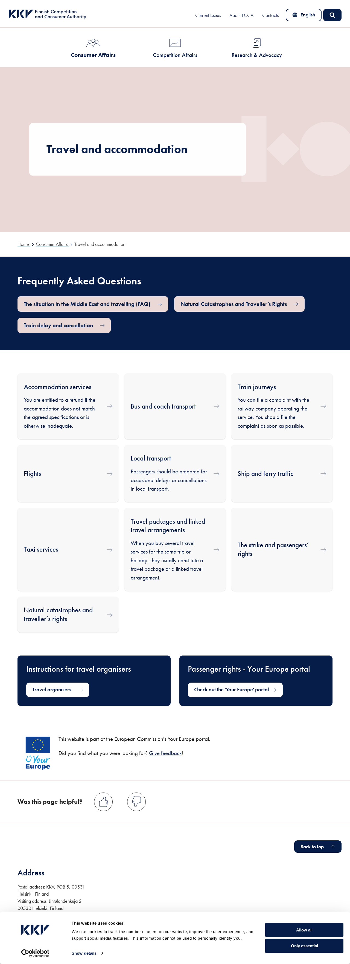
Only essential (304, 945)
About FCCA (241, 15)
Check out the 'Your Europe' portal (231, 691)
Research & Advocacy (257, 55)
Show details (84, 953)
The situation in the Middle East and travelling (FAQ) (87, 304)
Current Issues (208, 15)
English (307, 16)
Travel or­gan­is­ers (52, 689)
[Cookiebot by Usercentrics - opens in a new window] (35, 953)
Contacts (270, 15)
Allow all (304, 929)
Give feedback (165, 753)
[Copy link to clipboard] (151, 280)
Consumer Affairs (93, 55)
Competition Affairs (175, 55)
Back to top (312, 847)
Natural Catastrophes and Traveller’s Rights (233, 304)
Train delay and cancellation (58, 325)
